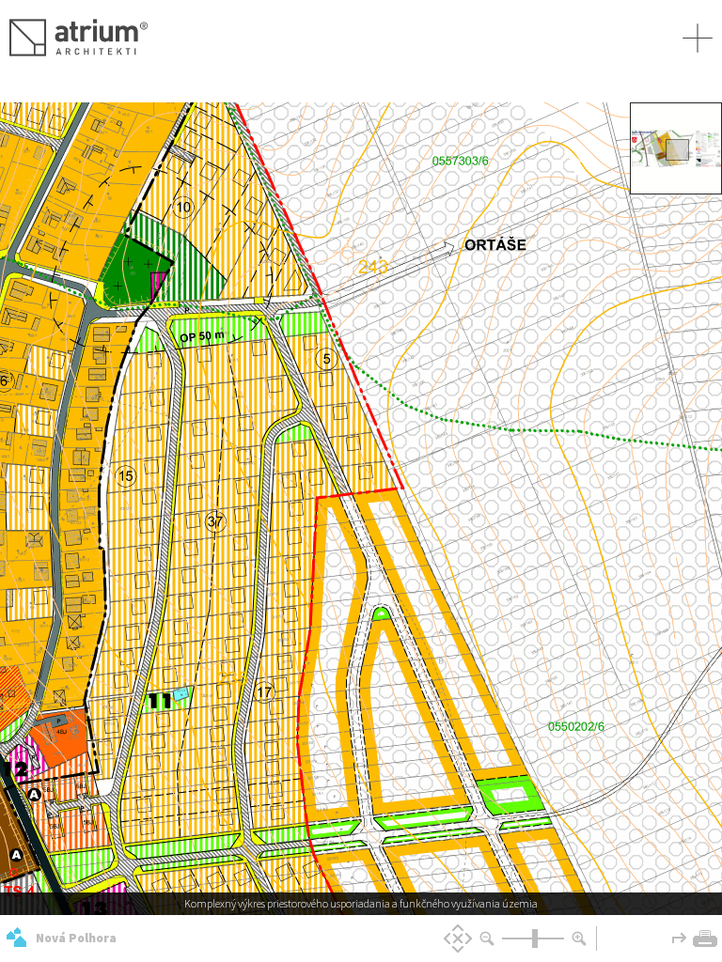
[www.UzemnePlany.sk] (16, 938)
